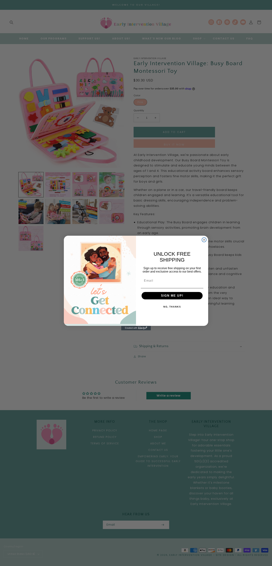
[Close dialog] (204, 240)
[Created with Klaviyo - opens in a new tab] (136, 328)
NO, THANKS (172, 306)
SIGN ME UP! (172, 295)
